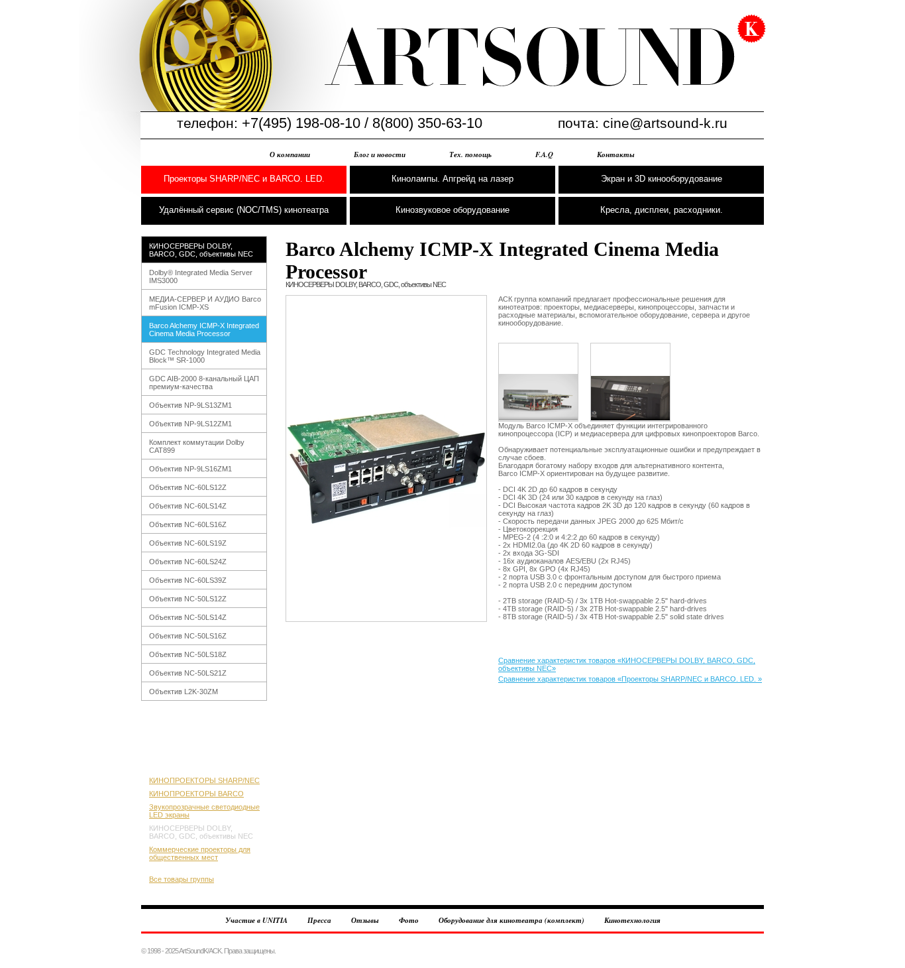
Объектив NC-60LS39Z (188, 580)
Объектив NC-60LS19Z (188, 543)
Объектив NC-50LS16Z (188, 636)
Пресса (319, 920)
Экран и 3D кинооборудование (661, 179)
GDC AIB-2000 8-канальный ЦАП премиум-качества (204, 383)
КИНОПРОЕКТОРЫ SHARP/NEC (204, 780)
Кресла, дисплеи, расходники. (661, 210)
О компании (290, 154)
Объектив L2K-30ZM (183, 692)
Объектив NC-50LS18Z (188, 654)
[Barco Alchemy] (386, 458)
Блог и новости (379, 154)
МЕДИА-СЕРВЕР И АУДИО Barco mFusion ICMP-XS (205, 303)
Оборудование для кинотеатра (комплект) (511, 920)
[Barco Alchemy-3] (630, 382)
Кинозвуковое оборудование (452, 210)
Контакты (616, 154)
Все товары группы (181, 879)
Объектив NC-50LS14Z (188, 617)
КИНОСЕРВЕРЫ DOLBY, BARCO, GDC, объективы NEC (201, 250)
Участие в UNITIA (256, 920)
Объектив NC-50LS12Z (188, 599)
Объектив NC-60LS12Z (188, 487)
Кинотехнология (632, 920)
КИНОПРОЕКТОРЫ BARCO (196, 794)
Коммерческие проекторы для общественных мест (199, 853)
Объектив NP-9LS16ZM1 (190, 469)
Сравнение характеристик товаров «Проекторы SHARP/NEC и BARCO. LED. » (630, 679)
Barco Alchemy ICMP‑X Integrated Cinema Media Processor (204, 329)
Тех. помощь (470, 154)
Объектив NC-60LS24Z (188, 562)
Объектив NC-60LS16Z (188, 524)
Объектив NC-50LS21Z (188, 673)
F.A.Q (544, 154)
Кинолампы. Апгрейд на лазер (452, 179)
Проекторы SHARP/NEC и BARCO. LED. (244, 179)
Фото (409, 920)
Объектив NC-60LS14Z (188, 506)
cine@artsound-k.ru (665, 123)
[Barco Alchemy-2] (538, 382)
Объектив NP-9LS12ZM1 (190, 424)
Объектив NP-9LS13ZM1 (190, 405)
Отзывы (365, 920)
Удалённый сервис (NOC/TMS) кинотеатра (244, 210)
